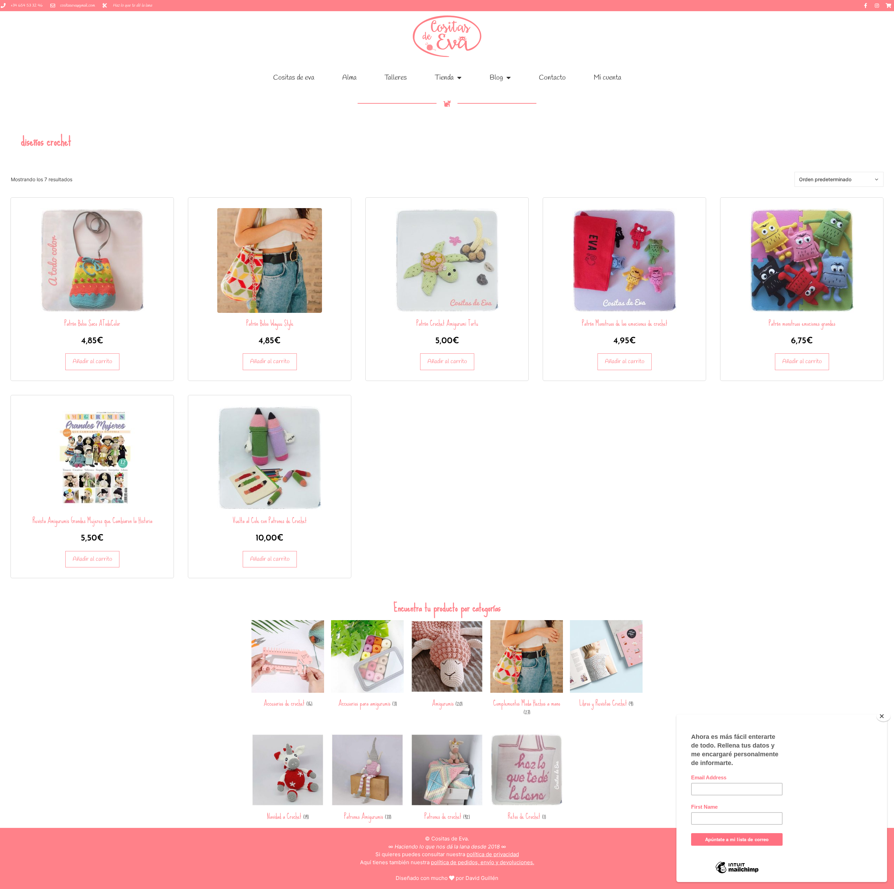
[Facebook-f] (865, 5)
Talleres (395, 77)
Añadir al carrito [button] (92, 362)
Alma (349, 77)
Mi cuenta (607, 77)
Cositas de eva (293, 77)
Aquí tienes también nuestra (447, 862)
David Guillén (482, 878)
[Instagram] (877, 5)
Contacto (552, 77)
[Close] (884, 716)
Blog (496, 77)
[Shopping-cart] (888, 5)
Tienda (444, 77)
